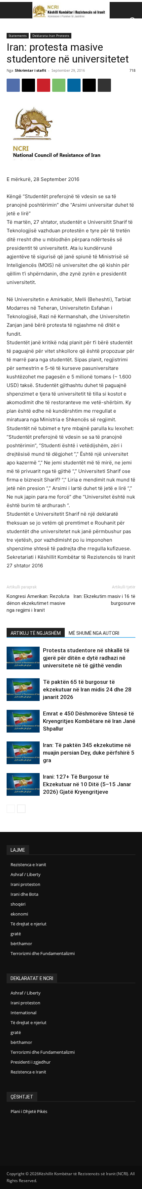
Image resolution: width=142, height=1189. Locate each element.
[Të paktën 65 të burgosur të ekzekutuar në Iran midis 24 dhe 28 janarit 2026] (23, 689)
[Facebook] (13, 85)
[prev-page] (11, 809)
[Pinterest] (43, 85)
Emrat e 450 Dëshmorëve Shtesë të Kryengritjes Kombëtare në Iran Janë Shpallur (89, 721)
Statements (18, 35)
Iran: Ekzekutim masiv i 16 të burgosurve (104, 599)
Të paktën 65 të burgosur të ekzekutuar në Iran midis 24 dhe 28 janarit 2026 (87, 689)
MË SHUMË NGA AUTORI (94, 633)
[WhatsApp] (58, 85)
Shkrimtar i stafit (30, 70)
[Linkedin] (74, 85)
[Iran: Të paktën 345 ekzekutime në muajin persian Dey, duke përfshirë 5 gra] (23, 752)
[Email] (89, 85)
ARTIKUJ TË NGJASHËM (36, 633)
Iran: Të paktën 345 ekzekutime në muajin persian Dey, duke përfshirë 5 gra (88, 752)
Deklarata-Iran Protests (50, 35)
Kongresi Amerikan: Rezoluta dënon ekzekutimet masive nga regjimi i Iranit (38, 603)
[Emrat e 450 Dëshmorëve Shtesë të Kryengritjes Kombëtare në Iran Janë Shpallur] (23, 721)
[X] (28, 85)
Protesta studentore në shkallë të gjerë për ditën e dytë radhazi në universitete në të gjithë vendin (86, 658)
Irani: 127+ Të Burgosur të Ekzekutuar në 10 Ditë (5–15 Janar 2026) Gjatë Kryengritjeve (87, 784)
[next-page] (21, 809)
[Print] (104, 85)
